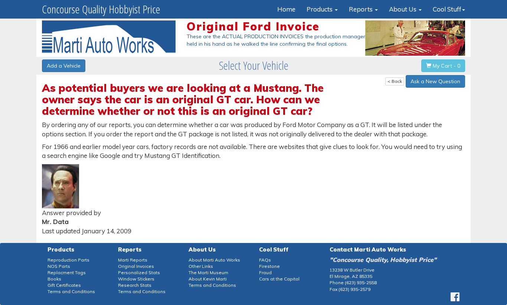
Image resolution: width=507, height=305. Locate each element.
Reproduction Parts (68, 260)
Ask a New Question (435, 81)
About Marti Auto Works (214, 260)
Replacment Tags (67, 272)
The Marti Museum (208, 272)
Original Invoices (136, 266)
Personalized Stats (139, 272)
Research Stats (134, 285)
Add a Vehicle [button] (64, 65)
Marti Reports (132, 260)
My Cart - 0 (445, 65)
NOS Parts (59, 266)
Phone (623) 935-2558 (353, 282)
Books (54, 279)
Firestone (269, 266)
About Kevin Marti (208, 279)
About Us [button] (403, 9)
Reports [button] (361, 9)
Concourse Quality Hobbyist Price (101, 9)
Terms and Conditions (71, 291)
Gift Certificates (64, 285)
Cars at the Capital (279, 279)
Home (286, 9)
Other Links (201, 266)
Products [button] (320, 9)
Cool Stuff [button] (447, 9)
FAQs (265, 260)
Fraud (265, 272)
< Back (394, 81)
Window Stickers (136, 279)
